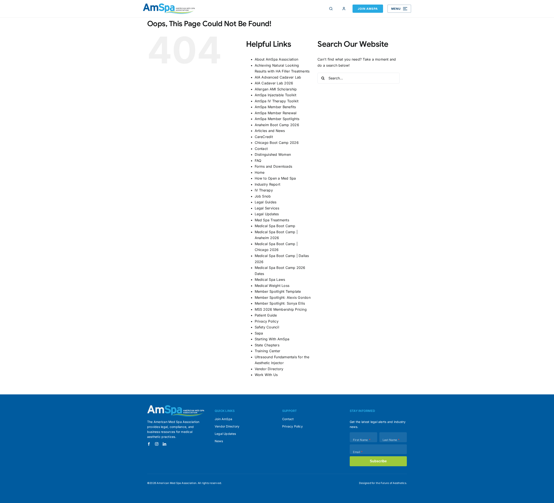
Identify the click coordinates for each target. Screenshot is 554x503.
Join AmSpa (368, 8)
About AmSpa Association (276, 59)
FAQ (258, 160)
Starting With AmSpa (272, 339)
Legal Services (267, 208)
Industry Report (267, 184)
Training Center (267, 351)
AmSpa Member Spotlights (277, 119)
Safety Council (267, 327)
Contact (261, 148)
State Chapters (267, 345)
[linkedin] (164, 444)
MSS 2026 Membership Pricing (281, 309)
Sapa (259, 333)
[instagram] (156, 444)
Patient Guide (266, 315)
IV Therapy (264, 190)
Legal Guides (266, 202)
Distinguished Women (273, 154)
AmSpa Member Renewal (276, 113)
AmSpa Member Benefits (275, 107)
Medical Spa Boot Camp (275, 226)
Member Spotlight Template (278, 291)
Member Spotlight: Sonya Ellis (280, 303)
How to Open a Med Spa (275, 178)
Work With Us (266, 375)
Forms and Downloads (273, 166)
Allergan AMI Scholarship (276, 89)
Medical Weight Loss (272, 285)
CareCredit (264, 137)
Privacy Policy (267, 321)
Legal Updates (267, 214)
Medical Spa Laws (270, 279)
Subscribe (378, 461)
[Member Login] (344, 8)
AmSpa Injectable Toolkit (275, 95)
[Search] (331, 8)
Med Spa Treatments (272, 220)
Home (260, 172)
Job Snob (263, 196)
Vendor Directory (269, 369)
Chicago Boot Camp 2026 (277, 142)
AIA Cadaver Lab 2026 (274, 83)
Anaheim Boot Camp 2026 (277, 125)
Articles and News (270, 131)
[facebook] (149, 444)
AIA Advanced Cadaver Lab (278, 77)
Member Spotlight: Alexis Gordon (283, 297)
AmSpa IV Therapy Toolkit (277, 101)
